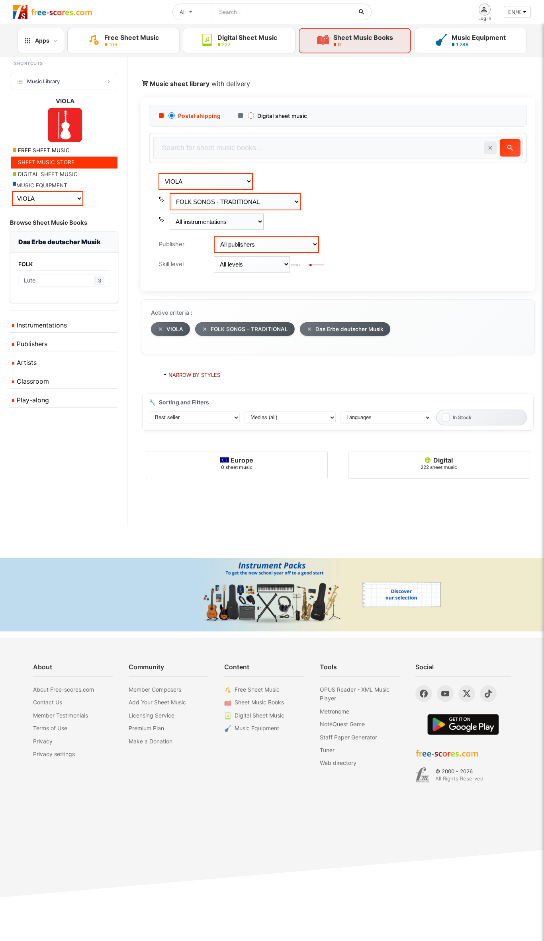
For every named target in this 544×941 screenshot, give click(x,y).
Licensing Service (151, 715)
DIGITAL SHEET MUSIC (47, 174)
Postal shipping (199, 115)
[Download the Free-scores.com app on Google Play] (463, 724)
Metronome (334, 711)
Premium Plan (146, 728)
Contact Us (47, 702)
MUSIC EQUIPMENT (41, 185)
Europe (237, 463)
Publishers (31, 344)
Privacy (43, 741)
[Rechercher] (361, 12)
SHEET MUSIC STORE (45, 162)
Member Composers (155, 689)
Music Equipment (257, 728)
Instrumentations (41, 325)
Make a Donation (150, 741)
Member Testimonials (60, 715)
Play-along (32, 400)
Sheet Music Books (259, 702)
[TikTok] (488, 693)
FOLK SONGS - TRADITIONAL (249, 329)
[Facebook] (423, 693)
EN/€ (514, 12)
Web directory (338, 762)
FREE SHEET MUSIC (43, 150)
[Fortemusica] (422, 774)
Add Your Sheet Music (157, 702)
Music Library (43, 81)
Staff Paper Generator (348, 737)
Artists (26, 363)
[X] (466, 693)
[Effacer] (490, 147)
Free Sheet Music (257, 689)
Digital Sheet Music (259, 715)
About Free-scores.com (63, 689)
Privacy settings (54, 754)
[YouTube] (445, 693)
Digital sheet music (282, 115)
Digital (439, 463)
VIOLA (174, 329)
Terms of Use (50, 728)
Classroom (32, 381)
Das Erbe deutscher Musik (349, 329)
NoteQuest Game (342, 724)
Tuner (327, 750)
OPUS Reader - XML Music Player (354, 694)
